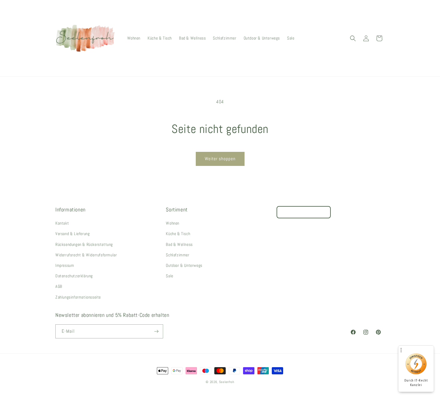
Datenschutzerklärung (74, 276)
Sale (169, 276)
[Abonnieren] (156, 331)
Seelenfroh (226, 382)
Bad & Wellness (179, 244)
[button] (352, 38)
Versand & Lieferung (72, 233)
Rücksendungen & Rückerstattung (84, 244)
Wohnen (172, 223)
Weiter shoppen (220, 158)
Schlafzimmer (177, 255)
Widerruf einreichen (303, 212)
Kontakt (62, 223)
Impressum (64, 265)
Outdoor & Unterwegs (184, 265)
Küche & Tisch (178, 233)
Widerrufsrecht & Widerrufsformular (86, 255)
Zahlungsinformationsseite (78, 297)
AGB (58, 286)
